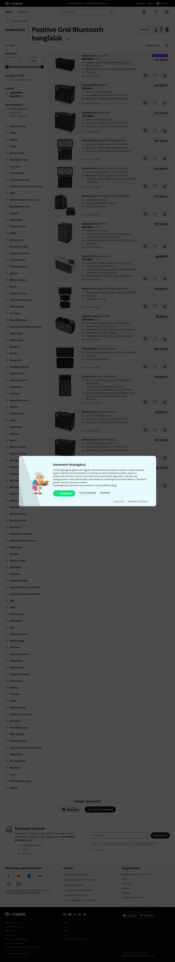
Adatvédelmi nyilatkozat (137, 501)
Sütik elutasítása (87, 492)
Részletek (105, 492)
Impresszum (118, 501)
